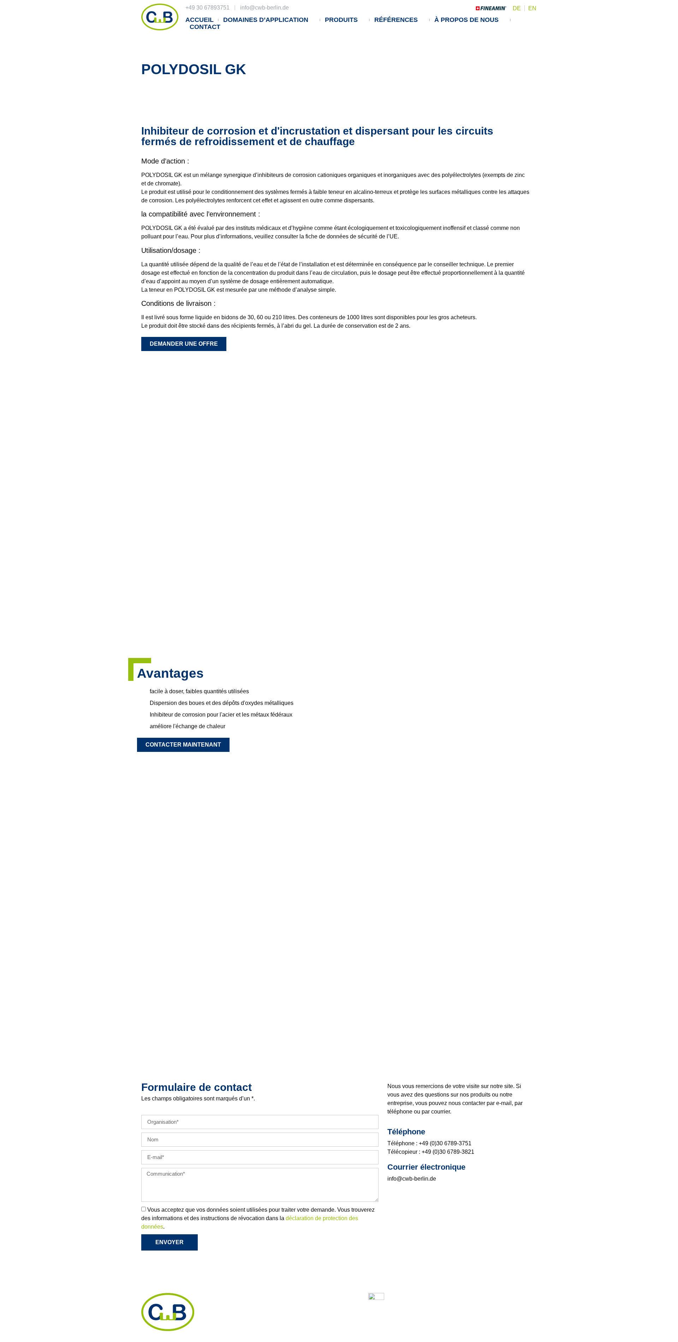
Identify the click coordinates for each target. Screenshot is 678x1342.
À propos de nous (466, 19)
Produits (341, 19)
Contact (205, 26)
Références (396, 19)
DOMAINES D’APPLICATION (265, 19)
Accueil (199, 19)
